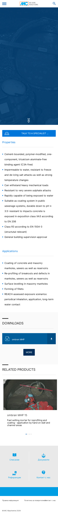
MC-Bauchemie (29, 4)
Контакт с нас (50, 500)
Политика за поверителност (35, 500)
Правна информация (10, 500)
